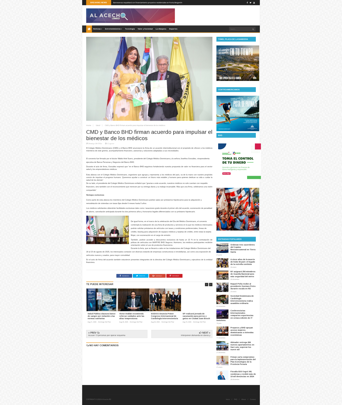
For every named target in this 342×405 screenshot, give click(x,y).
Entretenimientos (113, 29)
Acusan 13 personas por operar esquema (106, 335)
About (243, 399)
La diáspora (161, 29)
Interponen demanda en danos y (195, 335)
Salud (98, 125)
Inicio (228, 399)
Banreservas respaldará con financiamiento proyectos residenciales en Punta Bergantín (147, 2)
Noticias (97, 29)
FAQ (235, 399)
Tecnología (130, 29)
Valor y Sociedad (145, 29)
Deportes (173, 29)
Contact (253, 399)
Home (89, 125)
